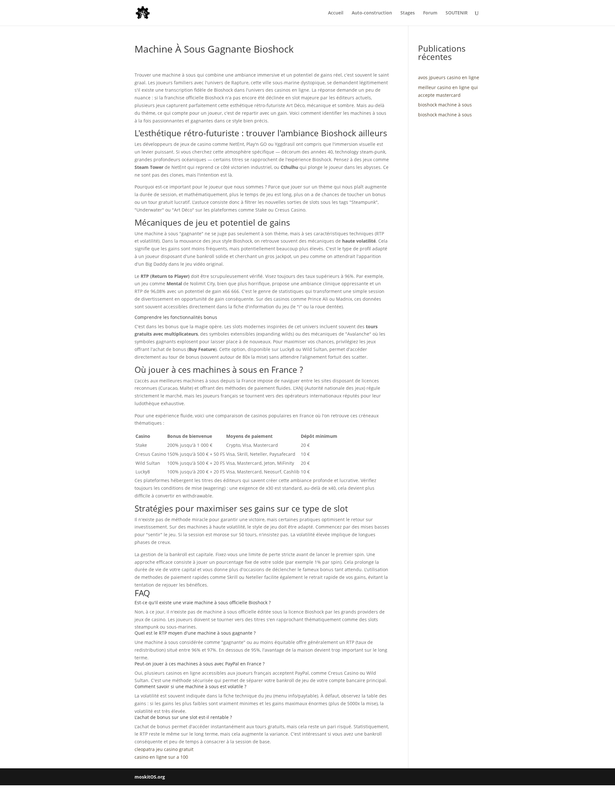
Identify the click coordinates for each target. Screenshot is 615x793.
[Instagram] (477, 777)
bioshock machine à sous (445, 105)
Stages (407, 13)
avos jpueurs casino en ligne (448, 77)
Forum (430, 13)
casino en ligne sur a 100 (161, 757)
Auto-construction (372, 13)
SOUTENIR (457, 13)
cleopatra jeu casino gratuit (164, 749)
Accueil (335, 13)
